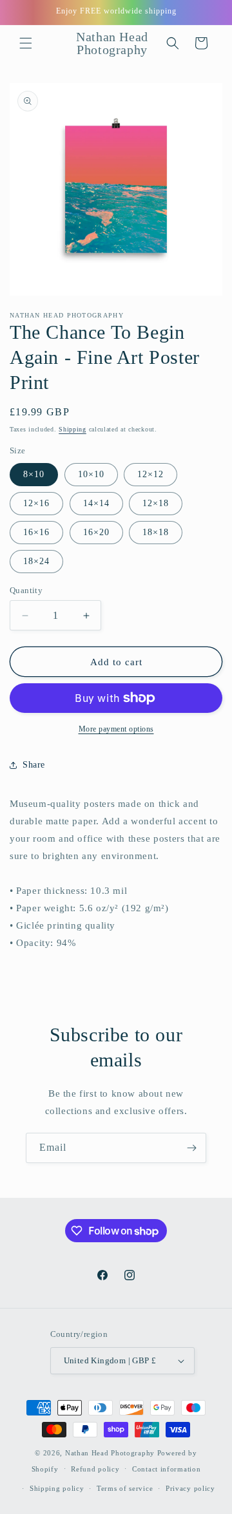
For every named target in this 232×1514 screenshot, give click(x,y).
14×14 (96, 503)
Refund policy (95, 1469)
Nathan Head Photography (110, 1453)
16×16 (36, 532)
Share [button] (34, 765)
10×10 (91, 474)
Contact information (166, 1469)
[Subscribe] (191, 1148)
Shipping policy (57, 1488)
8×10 (33, 474)
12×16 (36, 503)
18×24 (36, 561)
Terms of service (125, 1488)
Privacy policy (190, 1488)
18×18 (155, 532)
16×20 (96, 532)
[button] (26, 43)
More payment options (116, 728)
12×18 (155, 503)
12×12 (150, 474)
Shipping (72, 429)
